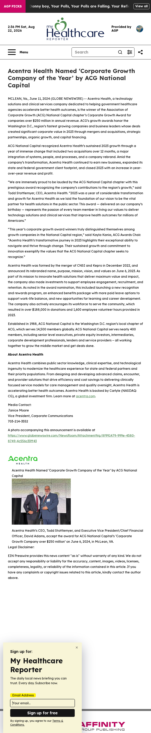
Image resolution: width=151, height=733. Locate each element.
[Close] (77, 647)
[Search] (120, 52)
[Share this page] (140, 52)
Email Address (23, 695)
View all (141, 6)
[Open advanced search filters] (129, 52)
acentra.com (85, 396)
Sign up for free (42, 712)
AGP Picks (13, 6)
